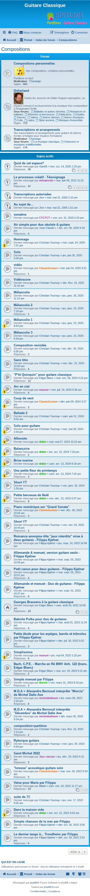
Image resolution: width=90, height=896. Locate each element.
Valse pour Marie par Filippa (35, 782)
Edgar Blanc (46, 377)
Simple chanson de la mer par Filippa (42, 821)
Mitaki (42, 785)
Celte (20, 120)
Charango (35, 81)
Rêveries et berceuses (41, 114)
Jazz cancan (47, 756)
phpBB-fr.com (51, 887)
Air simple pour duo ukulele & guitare (42, 224)
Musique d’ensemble (71, 120)
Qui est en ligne (13, 862)
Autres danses (51, 117)
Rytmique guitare (26, 740)
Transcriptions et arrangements (37, 130)
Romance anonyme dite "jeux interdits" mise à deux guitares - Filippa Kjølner (48, 538)
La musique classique (46, 141)
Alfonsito (20, 438)
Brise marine (23, 460)
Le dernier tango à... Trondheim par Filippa (46, 834)
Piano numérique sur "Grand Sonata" (41, 507)
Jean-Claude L (47, 227)
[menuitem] (13, 32)
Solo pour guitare (27, 426)
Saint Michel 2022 (27, 753)
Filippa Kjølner (47, 543)
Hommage (21, 239)
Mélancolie (22, 292)
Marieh (43, 682)
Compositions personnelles (34, 63)
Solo (17, 252)
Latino (30, 120)
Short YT (20, 482)
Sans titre (21, 360)
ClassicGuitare (48, 268)
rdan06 (43, 166)
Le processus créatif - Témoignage (39, 177)
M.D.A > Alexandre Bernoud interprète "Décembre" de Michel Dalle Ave (42, 711)
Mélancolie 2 (23, 305)
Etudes (80, 114)
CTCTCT (44, 217)
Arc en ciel (22, 386)
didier (42, 441)
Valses (34, 117)
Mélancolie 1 (23, 320)
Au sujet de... (23, 204)
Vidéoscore (22, 279)
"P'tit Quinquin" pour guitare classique (43, 374)
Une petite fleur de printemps (35, 470)
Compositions (15, 49)
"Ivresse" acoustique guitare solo (38, 768)
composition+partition (30, 726)
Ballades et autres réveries (49, 111)
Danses (21, 117)
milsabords (46, 180)
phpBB (34, 882)
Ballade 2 (20, 413)
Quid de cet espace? (29, 163)
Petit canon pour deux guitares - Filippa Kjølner (49, 569)
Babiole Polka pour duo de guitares (40, 619)
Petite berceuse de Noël (31, 495)
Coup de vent (23, 398)
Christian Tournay (49, 242)
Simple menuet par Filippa (33, 679)
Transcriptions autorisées (32, 194)
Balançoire (22, 448)
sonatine (20, 214)
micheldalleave (48, 698)
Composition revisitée (30, 345)
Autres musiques (74, 117)
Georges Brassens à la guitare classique (43, 602)
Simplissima (23, 652)
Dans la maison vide (29, 809)
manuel (43, 389)
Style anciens (46, 120)
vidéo (18, 265)
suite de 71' (22, 797)
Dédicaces (65, 114)
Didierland (21, 90)
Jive (41, 197)
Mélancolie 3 (23, 332)
